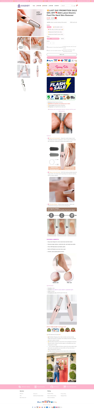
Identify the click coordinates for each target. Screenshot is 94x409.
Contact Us (35, 393)
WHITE (62, 38)
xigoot (50, 404)
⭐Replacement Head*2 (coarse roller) (55, 34)
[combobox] (67, 6)
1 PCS (49, 27)
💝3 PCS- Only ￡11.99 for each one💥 (55, 29)
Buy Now (62, 57)
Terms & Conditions (51, 397)
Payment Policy (50, 393)
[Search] (72, 6)
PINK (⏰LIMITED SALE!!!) (53, 38)
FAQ (20, 395)
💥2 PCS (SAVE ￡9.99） (58, 27)
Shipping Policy (64, 395)
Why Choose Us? (23, 397)
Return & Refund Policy (51, 395)
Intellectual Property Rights (38, 395)
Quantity (48, 41)
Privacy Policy (63, 393)
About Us (21, 393)
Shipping (48, 19)
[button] (76, 6)
